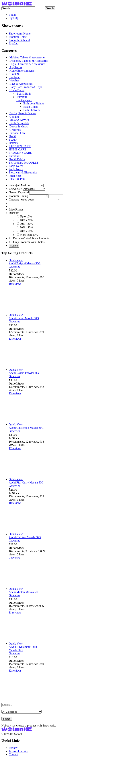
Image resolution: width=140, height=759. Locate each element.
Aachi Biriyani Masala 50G (24, 263)
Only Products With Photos (28, 242)
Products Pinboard (19, 40)
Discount (14, 212)
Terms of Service (18, 751)
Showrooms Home (19, 33)
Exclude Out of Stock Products (31, 238)
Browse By (15, 188)
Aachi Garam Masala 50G (24, 318)
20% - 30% (26, 223)
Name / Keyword (19, 192)
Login (12, 14)
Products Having (18, 196)
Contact (13, 754)
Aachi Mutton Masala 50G (24, 592)
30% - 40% (26, 227)
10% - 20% (26, 220)
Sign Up (13, 18)
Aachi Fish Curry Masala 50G (26, 482)
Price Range (16, 209)
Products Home (18, 36)
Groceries (14, 266)
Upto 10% (26, 216)
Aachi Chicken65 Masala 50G (26, 427)
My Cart (13, 43)
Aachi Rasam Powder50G (24, 372)
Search (50, 8)
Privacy (13, 747)
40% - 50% (26, 231)
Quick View (16, 260)
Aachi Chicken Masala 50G (25, 537)
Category (14, 199)
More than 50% (29, 234)
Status (12, 185)
